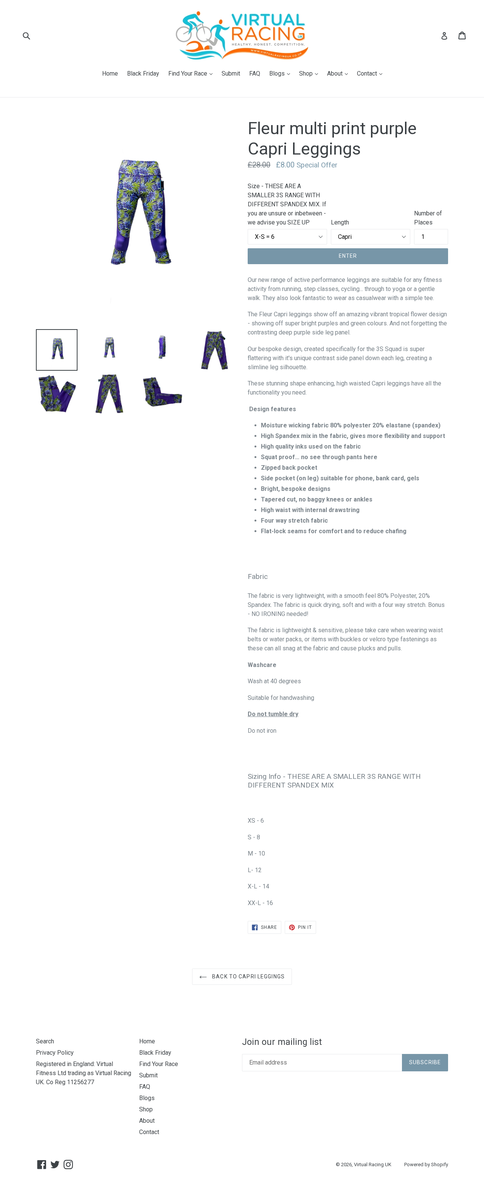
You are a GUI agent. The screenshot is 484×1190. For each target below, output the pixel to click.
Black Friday (143, 73)
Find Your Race (192, 73)
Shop (310, 73)
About (339, 73)
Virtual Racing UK (372, 1164)
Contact (371, 73)
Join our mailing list (282, 1042)
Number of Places (428, 218)
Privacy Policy (55, 1052)
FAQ (254, 73)
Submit (231, 73)
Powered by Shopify (426, 1164)
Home (110, 73)
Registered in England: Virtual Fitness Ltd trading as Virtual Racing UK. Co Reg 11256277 (83, 1073)
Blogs (281, 73)
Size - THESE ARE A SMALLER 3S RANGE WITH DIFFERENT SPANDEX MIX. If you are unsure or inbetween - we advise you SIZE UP (287, 204)
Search (45, 1041)
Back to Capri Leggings (248, 976)
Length (340, 222)
